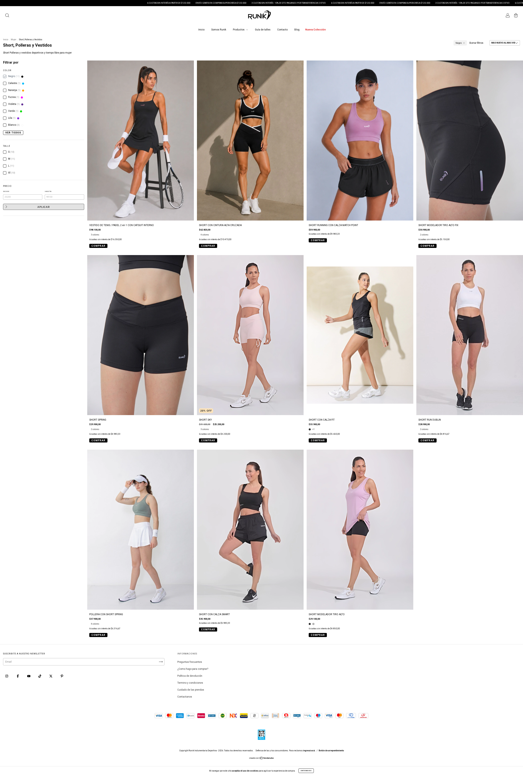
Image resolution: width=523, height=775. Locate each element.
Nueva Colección (315, 29)
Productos (239, 29)
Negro (459, 43)
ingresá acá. (309, 750)
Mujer (13, 39)
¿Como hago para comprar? (192, 668)
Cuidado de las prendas (190, 689)
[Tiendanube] (261, 758)
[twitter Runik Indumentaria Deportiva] (51, 676)
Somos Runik (218, 29)
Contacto (282, 29)
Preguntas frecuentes (189, 662)
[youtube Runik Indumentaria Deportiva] (29, 676)
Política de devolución (189, 675)
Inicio (201, 29)
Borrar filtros (476, 42)
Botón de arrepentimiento (331, 750)
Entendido (306, 771)
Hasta (48, 191)
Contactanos (184, 696)
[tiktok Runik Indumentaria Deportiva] (40, 676)
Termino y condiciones (190, 682)
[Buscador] (7, 16)
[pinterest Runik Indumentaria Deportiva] (62, 676)
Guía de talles (262, 29)
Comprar (98, 245)
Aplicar (43, 207)
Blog (296, 29)
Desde (6, 191)
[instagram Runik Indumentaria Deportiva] (7, 676)
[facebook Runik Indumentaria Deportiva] (18, 676)
